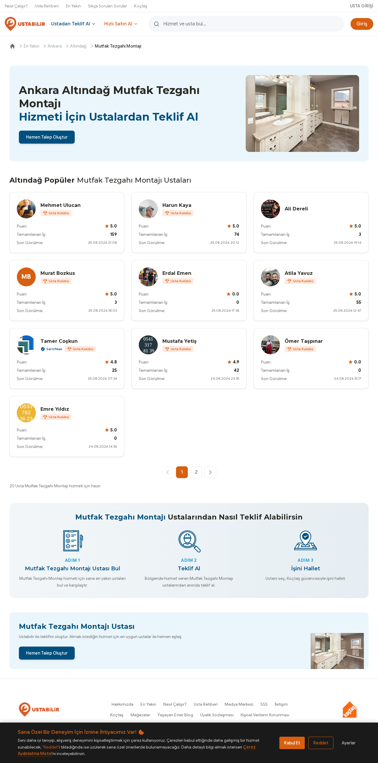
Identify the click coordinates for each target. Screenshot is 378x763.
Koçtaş (140, 6)
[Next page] (210, 472)
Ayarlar (349, 743)
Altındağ (78, 46)
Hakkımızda (122, 704)
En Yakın (73, 6)
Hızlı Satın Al (118, 24)
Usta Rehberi (47, 6)
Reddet (320, 743)
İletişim (281, 704)
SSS (264, 704)
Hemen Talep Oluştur (47, 137)
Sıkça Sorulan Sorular (107, 6)
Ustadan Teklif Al (70, 24)
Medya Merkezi (239, 704)
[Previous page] (168, 472)
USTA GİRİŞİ (361, 6)
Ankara (55, 46)
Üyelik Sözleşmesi (217, 714)
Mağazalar (140, 714)
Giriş (361, 24)
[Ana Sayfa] (12, 46)
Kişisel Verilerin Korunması (265, 714)
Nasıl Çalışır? (16, 6)
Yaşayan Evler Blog (175, 714)
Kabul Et (292, 743)
